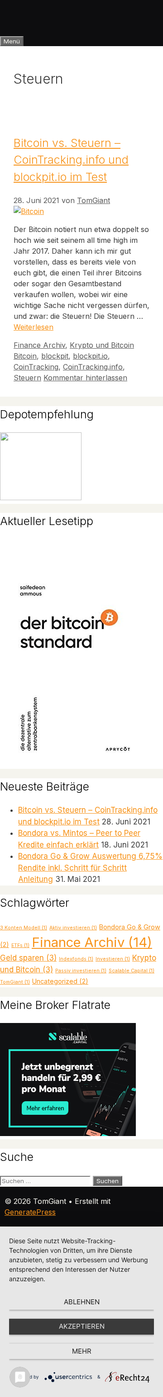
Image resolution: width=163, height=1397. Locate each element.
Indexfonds (76, 959)
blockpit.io (90, 355)
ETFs (20, 945)
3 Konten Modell (23, 928)
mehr (81, 1351)
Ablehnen (82, 1302)
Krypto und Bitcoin (102, 345)
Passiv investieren (80, 971)
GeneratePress (30, 1212)
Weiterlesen (33, 326)
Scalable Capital (131, 971)
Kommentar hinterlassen (85, 377)
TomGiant (15, 982)
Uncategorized (60, 981)
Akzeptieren (82, 1326)
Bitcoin (25, 355)
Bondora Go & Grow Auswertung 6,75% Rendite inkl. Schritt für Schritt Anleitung (90, 868)
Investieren (113, 959)
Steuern (27, 377)
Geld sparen (28, 957)
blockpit (54, 355)
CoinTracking (36, 366)
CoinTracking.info (93, 366)
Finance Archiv (39, 345)
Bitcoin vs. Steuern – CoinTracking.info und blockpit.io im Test (71, 160)
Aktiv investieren (73, 928)
